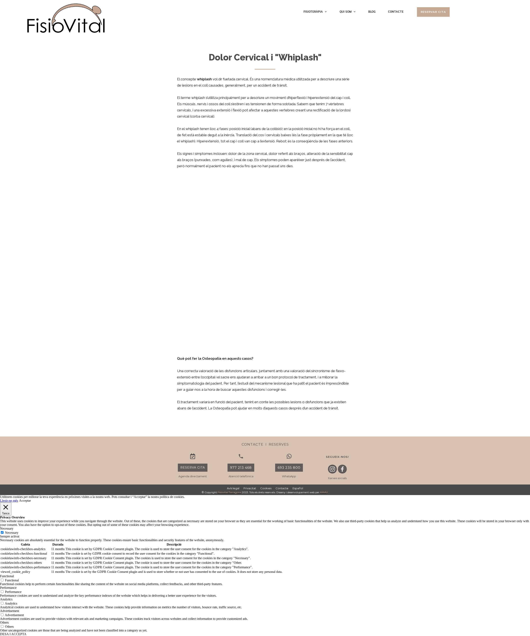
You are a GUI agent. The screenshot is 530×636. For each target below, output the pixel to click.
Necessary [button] (6, 528)
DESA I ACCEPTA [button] (13, 634)
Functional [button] (7, 576)
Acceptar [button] (25, 500)
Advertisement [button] (9, 611)
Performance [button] (8, 587)
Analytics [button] (6, 599)
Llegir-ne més (9, 500)
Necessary (11, 532)
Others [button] (4, 622)
